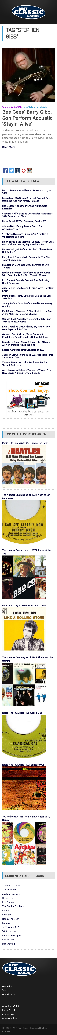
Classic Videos (35, 106)
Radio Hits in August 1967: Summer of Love (25, 443)
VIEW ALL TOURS (11, 885)
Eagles (5, 910)
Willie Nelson (9, 931)
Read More (8, 147)
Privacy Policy (9, 1018)
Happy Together (10, 919)
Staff (4, 990)
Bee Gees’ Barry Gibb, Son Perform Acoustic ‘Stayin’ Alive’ (27, 118)
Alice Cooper (9, 889)
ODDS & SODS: (12, 106)
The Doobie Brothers (13, 906)
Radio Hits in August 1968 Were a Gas (22, 712)
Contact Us (8, 1014)
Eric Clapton (8, 902)
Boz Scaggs (8, 939)
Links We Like (9, 1010)
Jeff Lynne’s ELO (10, 927)
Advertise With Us (11, 1006)
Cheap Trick (8, 898)
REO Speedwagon (11, 935)
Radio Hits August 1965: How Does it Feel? (24, 605)
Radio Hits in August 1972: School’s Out (23, 764)
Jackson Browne (11, 894)
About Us (7, 986)
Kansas (6, 923)
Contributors (9, 994)
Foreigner (7, 914)
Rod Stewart (8, 944)
